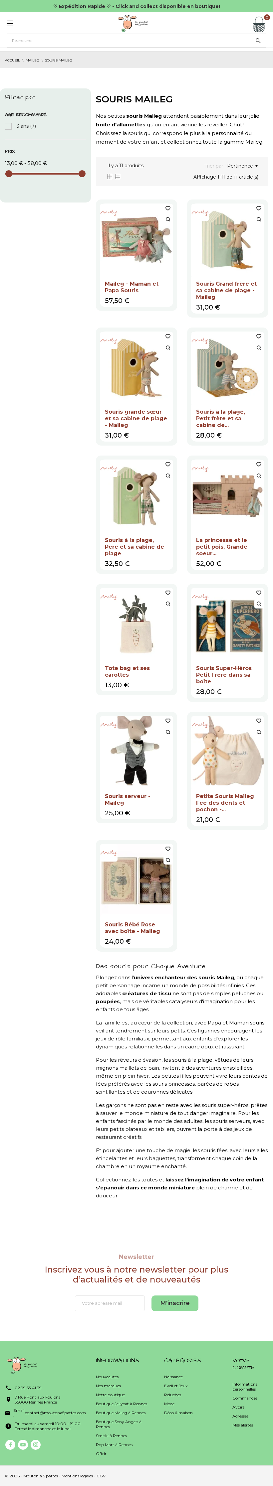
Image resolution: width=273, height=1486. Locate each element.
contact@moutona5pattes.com (55, 1412)
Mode (169, 1403)
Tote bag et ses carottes (127, 671)
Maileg (253, 142)
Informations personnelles (244, 1387)
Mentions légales (77, 1475)
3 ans (26, 126)
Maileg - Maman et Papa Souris (131, 287)
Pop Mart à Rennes (114, 1444)
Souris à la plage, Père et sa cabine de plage (134, 547)
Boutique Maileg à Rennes (120, 1412)
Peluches (172, 1394)
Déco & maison (178, 1412)
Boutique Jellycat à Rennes (121, 1403)
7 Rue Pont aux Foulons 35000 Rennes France (37, 1400)
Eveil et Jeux (175, 1385)
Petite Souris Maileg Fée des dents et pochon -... (225, 803)
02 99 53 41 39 (28, 1387)
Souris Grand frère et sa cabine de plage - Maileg (226, 290)
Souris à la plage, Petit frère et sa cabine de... (220, 418)
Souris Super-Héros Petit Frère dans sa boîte (224, 675)
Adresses (240, 1416)
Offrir (101, 1453)
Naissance (173, 1376)
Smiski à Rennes (111, 1435)
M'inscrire (175, 1303)
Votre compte (243, 1364)
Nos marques (108, 1385)
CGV (101, 1475)
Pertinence (240, 166)
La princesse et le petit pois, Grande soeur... (221, 547)
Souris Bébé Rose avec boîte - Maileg (132, 927)
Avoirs (238, 1407)
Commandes (244, 1398)
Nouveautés (107, 1376)
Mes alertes (242, 1424)
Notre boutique (110, 1394)
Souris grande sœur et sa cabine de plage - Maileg (136, 418)
